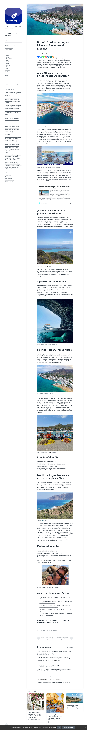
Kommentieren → (69, 647)
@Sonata (54, 452)
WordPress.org (9, 181)
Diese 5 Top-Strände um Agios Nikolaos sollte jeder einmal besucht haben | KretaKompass (51, 652)
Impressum (8, 35)
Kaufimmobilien (9, 48)
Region (8, 62)
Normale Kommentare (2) (43, 679)
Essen (7, 57)
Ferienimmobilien (9, 49)
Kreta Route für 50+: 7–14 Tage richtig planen (49, 665)
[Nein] (85, 727)
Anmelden (7, 176)
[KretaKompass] (13, 16)
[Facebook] (38, 56)
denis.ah (57, 587)
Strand (8, 65)
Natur (6, 71)
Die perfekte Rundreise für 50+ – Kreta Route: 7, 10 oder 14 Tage (13, 112)
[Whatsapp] (43, 56)
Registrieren (8, 175)
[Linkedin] (48, 56)
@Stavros (49, 126)
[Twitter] (41, 56)
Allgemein (7, 55)
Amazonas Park (62, 560)
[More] (53, 56)
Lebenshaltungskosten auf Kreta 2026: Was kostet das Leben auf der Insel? (13, 167)
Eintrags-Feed (8, 178)
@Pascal (45, 520)
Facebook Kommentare (55, 679)
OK (59, 727)
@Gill (50, 266)
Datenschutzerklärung (11, 33)
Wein (7, 68)
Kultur (7, 60)
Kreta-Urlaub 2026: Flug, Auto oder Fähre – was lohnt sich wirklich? (13, 94)
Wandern (8, 66)
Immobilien (9, 58)
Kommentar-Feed (9, 180)
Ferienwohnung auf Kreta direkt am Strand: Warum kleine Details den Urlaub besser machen (13, 107)
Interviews (7, 70)
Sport (7, 63)
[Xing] (51, 56)
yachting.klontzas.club (52, 344)
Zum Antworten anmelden (66, 651)
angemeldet (46, 682)
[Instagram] (46, 56)
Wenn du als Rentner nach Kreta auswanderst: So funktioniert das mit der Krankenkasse (13, 118)
